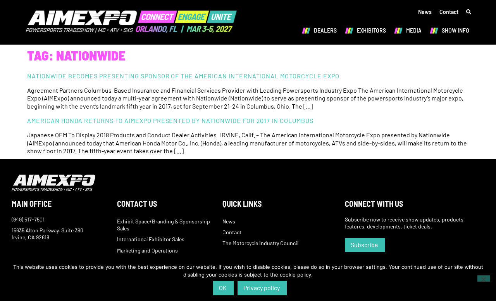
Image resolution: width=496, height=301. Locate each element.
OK (223, 287)
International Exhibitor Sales (150, 239)
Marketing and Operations (147, 250)
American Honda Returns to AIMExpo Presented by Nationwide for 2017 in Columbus (170, 120)
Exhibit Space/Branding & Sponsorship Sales (163, 225)
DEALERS (325, 30)
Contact (448, 12)
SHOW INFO (455, 30)
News (425, 12)
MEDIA (414, 30)
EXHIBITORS (371, 30)
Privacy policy (261, 287)
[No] (483, 278)
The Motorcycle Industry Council (260, 243)
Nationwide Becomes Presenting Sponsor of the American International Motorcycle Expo (183, 76)
